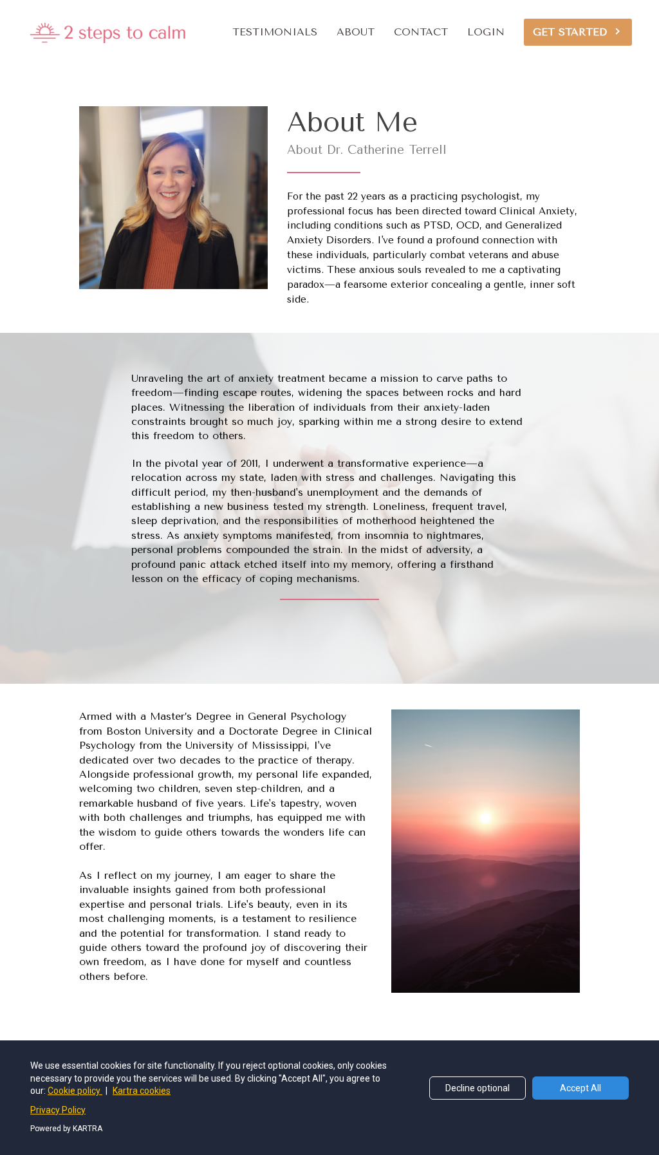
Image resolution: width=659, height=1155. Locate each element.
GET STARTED (570, 32)
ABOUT (356, 32)
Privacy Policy (58, 1110)
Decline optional (477, 1088)
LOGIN (486, 32)
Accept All (580, 1088)
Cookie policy (75, 1090)
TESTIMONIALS (274, 32)
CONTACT (421, 32)
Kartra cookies (142, 1090)
